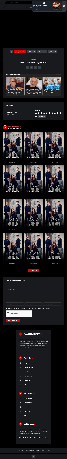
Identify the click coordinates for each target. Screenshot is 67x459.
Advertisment (28, 402)
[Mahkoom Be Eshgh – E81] (12, 146)
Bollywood (27, 380)
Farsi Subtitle (28, 371)
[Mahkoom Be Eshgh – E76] (54, 179)
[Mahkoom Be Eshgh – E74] (33, 213)
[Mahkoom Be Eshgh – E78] (12, 179)
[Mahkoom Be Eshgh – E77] (33, 179)
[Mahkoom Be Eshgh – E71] (33, 247)
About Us (26, 407)
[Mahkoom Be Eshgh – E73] (54, 213)
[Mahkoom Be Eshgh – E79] (54, 146)
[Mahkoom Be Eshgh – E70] (54, 247)
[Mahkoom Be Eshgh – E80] (33, 146)
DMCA (25, 415)
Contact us (27, 411)
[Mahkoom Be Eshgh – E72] (12, 247)
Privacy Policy (28, 398)
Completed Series (29, 363)
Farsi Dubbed (28, 376)
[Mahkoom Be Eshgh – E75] (12, 213)
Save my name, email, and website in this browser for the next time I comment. (29, 308)
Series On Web (28, 367)
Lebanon (26, 385)
